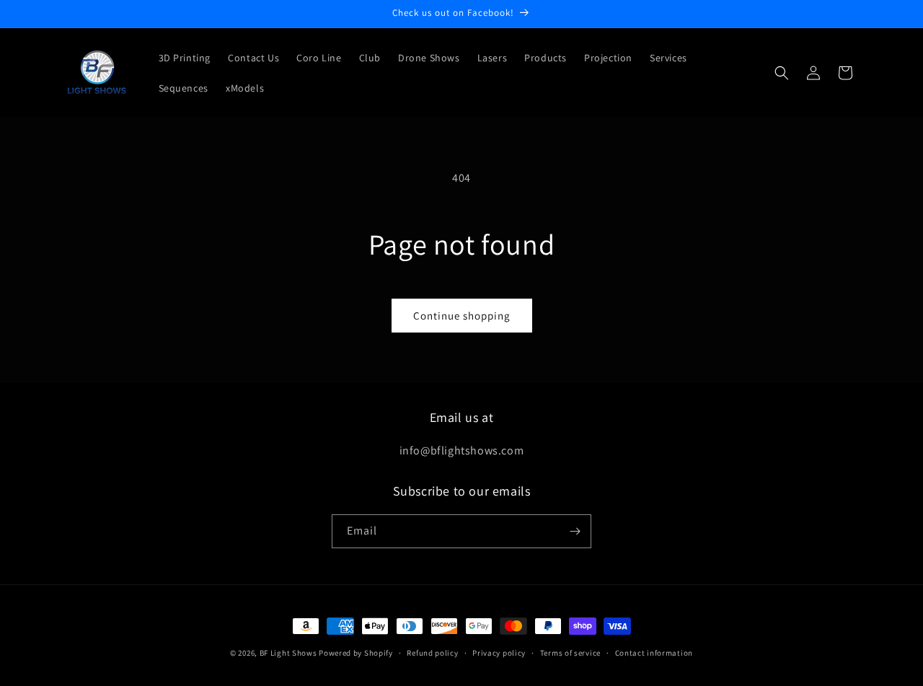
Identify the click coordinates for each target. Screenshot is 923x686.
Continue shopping (462, 315)
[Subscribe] (575, 531)
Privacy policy (499, 653)
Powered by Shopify (356, 653)
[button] (782, 73)
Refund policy (432, 653)
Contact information (654, 653)
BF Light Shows (288, 653)
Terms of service (570, 653)
